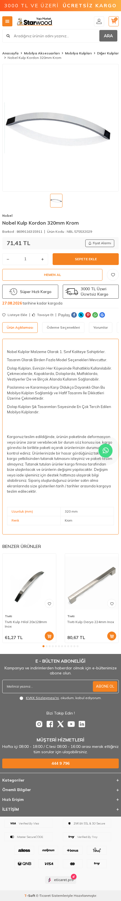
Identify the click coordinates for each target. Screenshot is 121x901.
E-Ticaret (43, 895)
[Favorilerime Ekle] (49, 603)
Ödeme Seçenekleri (63, 327)
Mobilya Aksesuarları (42, 53)
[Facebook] (50, 724)
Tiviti (8, 616)
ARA (108, 35)
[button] (43, 646)
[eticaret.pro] (60, 884)
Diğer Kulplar (108, 53)
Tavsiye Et (44, 315)
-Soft (30, 895)
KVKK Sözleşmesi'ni (42, 698)
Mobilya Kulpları (78, 53)
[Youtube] (71, 724)
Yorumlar (100, 327)
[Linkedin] (82, 724)
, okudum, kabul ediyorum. (64, 698)
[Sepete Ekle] (49, 636)
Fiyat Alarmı (102, 243)
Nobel (7, 215)
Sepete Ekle (86, 259)
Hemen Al (52, 275)
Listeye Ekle (17, 315)
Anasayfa (10, 53)
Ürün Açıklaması (20, 327)
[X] (60, 724)
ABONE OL (105, 686)
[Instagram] (39, 724)
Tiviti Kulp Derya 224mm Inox (90, 622)
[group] (60, 127)
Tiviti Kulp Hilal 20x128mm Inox (26, 624)
